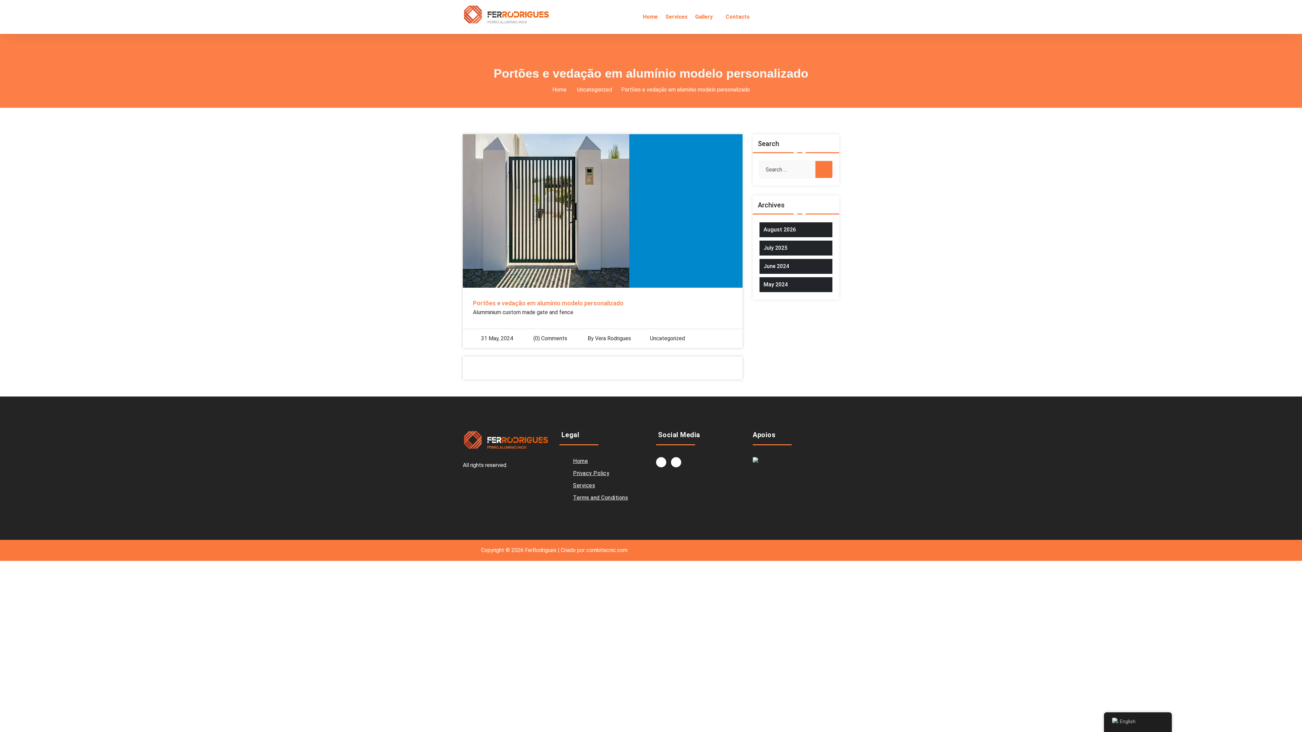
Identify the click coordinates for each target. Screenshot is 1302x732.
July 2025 (775, 248)
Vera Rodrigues (613, 338)
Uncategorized (594, 89)
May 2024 (776, 284)
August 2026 (780, 229)
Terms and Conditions (600, 497)
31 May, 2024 (497, 338)
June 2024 (776, 266)
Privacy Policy (591, 473)
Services (584, 485)
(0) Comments (549, 338)
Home (559, 89)
